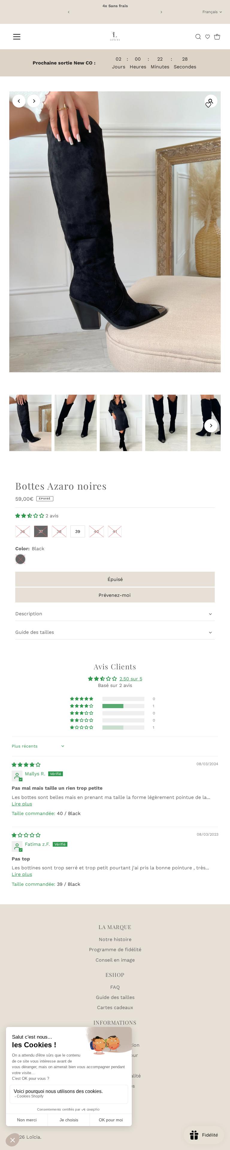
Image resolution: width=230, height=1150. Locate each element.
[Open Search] (198, 36)
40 (96, 531)
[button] (207, 36)
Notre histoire (115, 939)
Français (210, 12)
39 (77, 531)
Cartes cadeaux (115, 1007)
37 (41, 531)
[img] (26, 765)
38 (59, 531)
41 (115, 531)
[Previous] (68, 12)
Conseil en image (115, 960)
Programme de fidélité (115, 949)
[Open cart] (217, 37)
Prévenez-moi (115, 595)
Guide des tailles (34, 632)
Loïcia (33, 1137)
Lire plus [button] (22, 804)
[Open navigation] (34, 36)
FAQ (115, 987)
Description (28, 613)
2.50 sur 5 (130, 679)
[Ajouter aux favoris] (209, 104)
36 (22, 531)
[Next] (161, 12)
